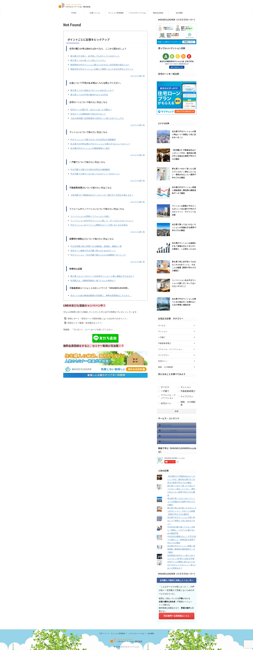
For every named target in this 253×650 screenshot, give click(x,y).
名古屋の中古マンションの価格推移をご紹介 (90, 148)
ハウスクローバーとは (137, 13)
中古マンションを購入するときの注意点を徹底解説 (93, 139)
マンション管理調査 (116, 13)
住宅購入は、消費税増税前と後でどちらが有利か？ (93, 280)
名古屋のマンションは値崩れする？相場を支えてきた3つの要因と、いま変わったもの (184, 246)
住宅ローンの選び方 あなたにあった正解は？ (91, 109)
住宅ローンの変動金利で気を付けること (88, 114)
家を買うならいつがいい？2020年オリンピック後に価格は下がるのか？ (102, 276)
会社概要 (179, 13)
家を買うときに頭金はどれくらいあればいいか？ (92, 90)
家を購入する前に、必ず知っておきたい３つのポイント (95, 56)
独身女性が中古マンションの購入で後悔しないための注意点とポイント (102, 69)
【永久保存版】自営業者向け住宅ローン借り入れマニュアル (97, 118)
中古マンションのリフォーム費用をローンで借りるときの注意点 (99, 225)
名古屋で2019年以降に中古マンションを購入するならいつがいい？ (100, 144)
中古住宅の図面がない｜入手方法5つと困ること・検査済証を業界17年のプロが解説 (181, 539)
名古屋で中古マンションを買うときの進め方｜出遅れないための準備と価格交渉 (184, 302)
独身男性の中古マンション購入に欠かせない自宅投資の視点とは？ (100, 64)
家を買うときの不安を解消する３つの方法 (89, 94)
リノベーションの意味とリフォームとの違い (90, 216)
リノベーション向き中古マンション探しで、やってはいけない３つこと (102, 220)
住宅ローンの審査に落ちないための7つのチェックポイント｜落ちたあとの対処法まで (181, 565)
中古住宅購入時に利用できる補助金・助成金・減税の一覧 (96, 246)
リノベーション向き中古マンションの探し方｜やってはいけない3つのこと (184, 283)
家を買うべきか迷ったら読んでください (88, 60)
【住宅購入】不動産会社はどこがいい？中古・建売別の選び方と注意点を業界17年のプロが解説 (181, 479)
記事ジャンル (95, 13)
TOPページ (103, 633)
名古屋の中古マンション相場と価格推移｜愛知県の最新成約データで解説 (184, 190)
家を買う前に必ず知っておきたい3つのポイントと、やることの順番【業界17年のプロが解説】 (181, 511)
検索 (176, 411)
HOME (73, 13)
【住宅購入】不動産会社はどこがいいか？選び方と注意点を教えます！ (102, 195)
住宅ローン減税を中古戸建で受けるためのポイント (93, 250)
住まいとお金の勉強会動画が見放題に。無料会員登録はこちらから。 (101, 295)
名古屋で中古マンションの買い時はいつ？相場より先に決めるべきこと (184, 134)
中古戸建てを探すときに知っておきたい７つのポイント (95, 174)
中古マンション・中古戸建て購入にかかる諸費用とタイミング (98, 255)
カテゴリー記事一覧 (137, 76)
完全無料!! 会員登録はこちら (176, 616)
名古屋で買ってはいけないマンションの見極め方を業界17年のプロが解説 (184, 227)
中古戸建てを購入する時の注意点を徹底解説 (90, 169)
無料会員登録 (158, 13)
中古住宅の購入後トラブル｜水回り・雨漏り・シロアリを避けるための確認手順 (181, 530)
